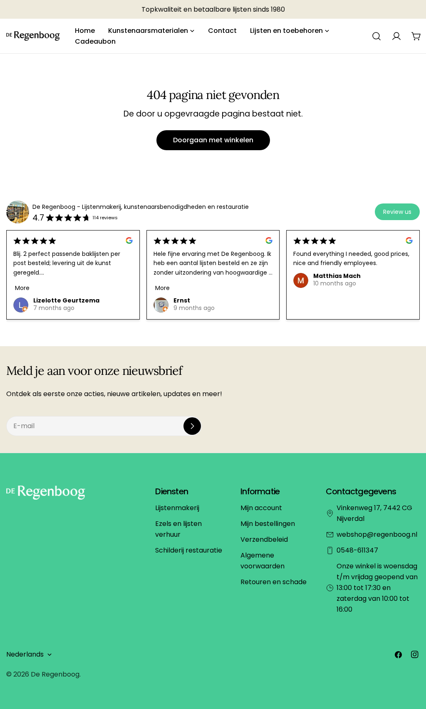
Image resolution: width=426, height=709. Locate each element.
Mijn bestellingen (267, 523)
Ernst (181, 300)
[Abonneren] (192, 426)
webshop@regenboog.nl (377, 534)
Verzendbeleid (264, 539)
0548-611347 (357, 550)
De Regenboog (55, 674)
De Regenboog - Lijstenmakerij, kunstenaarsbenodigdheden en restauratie (140, 207)
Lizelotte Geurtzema (66, 300)
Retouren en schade (273, 582)
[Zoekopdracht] (376, 36)
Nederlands (25, 654)
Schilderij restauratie (188, 550)
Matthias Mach (337, 276)
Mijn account (261, 508)
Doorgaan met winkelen (213, 140)
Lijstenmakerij (177, 508)
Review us (397, 212)
